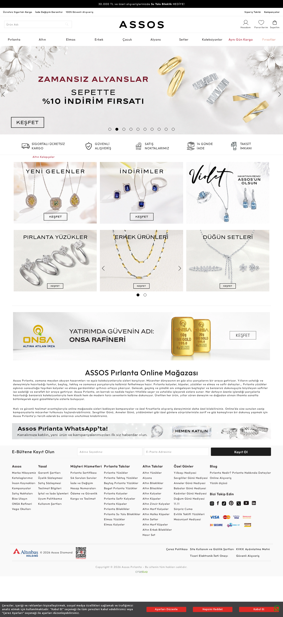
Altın (42, 39)
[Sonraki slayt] (279, 94)
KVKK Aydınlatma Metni (253, 549)
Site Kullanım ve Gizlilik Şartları (212, 549)
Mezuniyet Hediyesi (187, 519)
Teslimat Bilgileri (50, 488)
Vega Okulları (21, 509)
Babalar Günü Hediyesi (190, 488)
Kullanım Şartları (50, 503)
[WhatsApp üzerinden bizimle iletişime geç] (277, 608)
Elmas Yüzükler (114, 519)
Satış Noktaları (22, 493)
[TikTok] (224, 503)
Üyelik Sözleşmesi (50, 477)
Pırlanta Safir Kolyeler (119, 498)
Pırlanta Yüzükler (116, 472)
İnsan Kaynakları (23, 483)
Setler (184, 39)
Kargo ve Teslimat (83, 498)
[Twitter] (239, 503)
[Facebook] (218, 504)
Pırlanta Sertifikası (83, 472)
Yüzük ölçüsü (218, 483)
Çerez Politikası (177, 549)
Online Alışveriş (221, 477)
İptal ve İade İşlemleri (53, 493)
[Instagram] (212, 503)
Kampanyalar (272, 12)
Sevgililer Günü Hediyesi (191, 477)
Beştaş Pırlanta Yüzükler (121, 483)
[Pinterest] (231, 504)
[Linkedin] (254, 504)
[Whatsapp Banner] (141, 431)
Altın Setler (150, 519)
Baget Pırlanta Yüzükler (120, 488)
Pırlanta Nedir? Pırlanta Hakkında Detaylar (240, 472)
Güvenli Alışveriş (248, 555)
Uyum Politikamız (50, 498)
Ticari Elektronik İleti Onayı (209, 555)
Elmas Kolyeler (114, 524)
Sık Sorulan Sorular (83, 477)
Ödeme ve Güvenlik (83, 493)
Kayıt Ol (241, 452)
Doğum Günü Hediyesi (189, 498)
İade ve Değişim (81, 483)
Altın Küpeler (152, 498)
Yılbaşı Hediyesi (185, 472)
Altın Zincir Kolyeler (156, 503)
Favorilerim (261, 27)
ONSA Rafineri (22, 503)
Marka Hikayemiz (24, 472)
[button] (109, 129)
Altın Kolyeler (152, 493)
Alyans (155, 39)
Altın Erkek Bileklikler (157, 529)
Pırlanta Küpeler (115, 503)
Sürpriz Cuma (183, 509)
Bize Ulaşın (19, 498)
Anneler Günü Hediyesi (190, 483)
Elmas (70, 39)
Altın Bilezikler (153, 488)
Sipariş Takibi (252, 12)
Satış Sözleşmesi (49, 483)
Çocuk (127, 39)
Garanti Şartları (49, 472)
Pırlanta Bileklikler (117, 509)
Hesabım (245, 27)
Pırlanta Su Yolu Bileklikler (122, 514)
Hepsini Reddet (213, 609)
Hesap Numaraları (83, 488)
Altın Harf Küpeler (155, 524)
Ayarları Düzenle (166, 609)
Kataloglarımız (22, 477)
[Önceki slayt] (3, 94)
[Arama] (67, 24)
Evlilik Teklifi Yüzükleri (189, 514)
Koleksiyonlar (212, 39)
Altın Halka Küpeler (156, 514)
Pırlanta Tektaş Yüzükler (121, 477)
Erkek (99, 39)
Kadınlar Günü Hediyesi (190, 493)
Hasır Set (149, 534)
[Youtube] (246, 504)
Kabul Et (259, 609)
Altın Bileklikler (153, 483)
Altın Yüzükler (152, 472)
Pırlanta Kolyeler (116, 493)
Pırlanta (14, 39)
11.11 (177, 503)
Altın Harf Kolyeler (156, 509)
